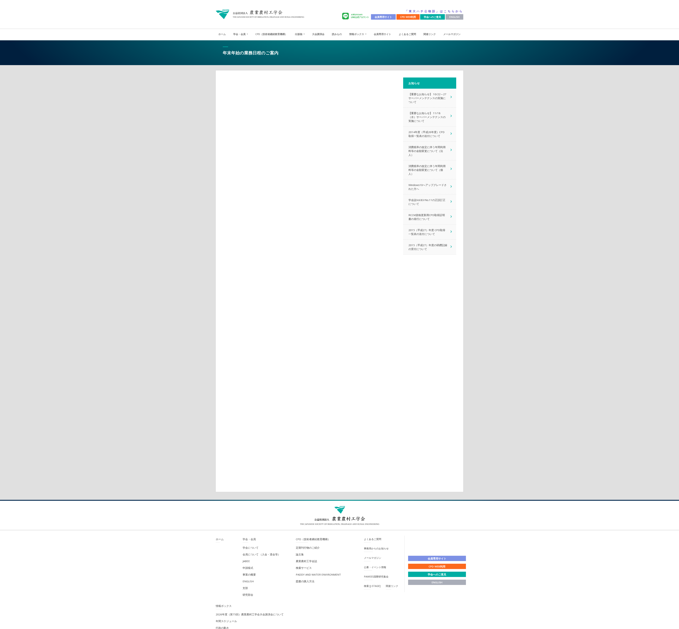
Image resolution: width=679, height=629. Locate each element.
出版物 (298, 34)
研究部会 (248, 594)
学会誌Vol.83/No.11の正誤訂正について (426, 202)
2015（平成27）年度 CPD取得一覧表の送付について (426, 232)
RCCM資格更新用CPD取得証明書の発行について (426, 217)
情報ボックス (356, 34)
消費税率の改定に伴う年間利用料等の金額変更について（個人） (427, 170)
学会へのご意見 (432, 17)
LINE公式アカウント (356, 16)
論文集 (300, 554)
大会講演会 (318, 34)
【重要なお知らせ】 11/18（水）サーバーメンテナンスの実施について (427, 117)
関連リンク (429, 34)
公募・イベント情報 (375, 567)
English (454, 17)
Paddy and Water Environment (318, 574)
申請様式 (248, 568)
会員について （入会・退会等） (261, 554)
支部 (245, 588)
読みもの (337, 34)
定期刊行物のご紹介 (308, 547)
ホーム (222, 34)
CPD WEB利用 (408, 17)
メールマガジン (452, 34)
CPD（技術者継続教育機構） (271, 34)
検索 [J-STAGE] (372, 586)
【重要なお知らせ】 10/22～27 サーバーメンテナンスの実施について (428, 98)
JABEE (246, 561)
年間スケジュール (226, 621)
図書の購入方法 (305, 581)
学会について (251, 547)
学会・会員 (239, 34)
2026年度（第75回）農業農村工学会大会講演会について (250, 614)
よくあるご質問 (407, 34)
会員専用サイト (383, 17)
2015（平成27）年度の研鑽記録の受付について (427, 247)
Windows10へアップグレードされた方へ (427, 187)
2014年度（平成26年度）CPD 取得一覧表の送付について (426, 134)
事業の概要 (249, 574)
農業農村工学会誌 (306, 561)
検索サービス (304, 568)
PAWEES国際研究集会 (376, 576)
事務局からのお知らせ (376, 548)
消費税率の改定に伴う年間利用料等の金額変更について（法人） (427, 151)
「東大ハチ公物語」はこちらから (434, 11)
